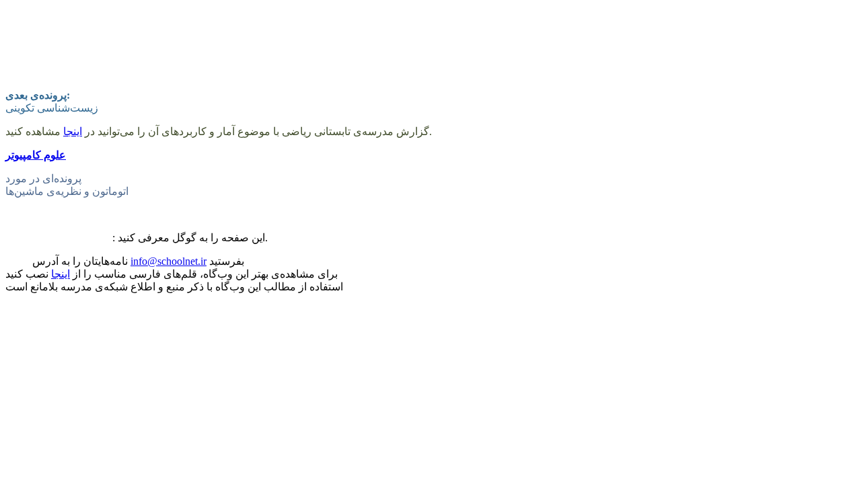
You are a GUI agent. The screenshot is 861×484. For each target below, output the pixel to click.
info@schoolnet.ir (168, 261)
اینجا (72, 131)
